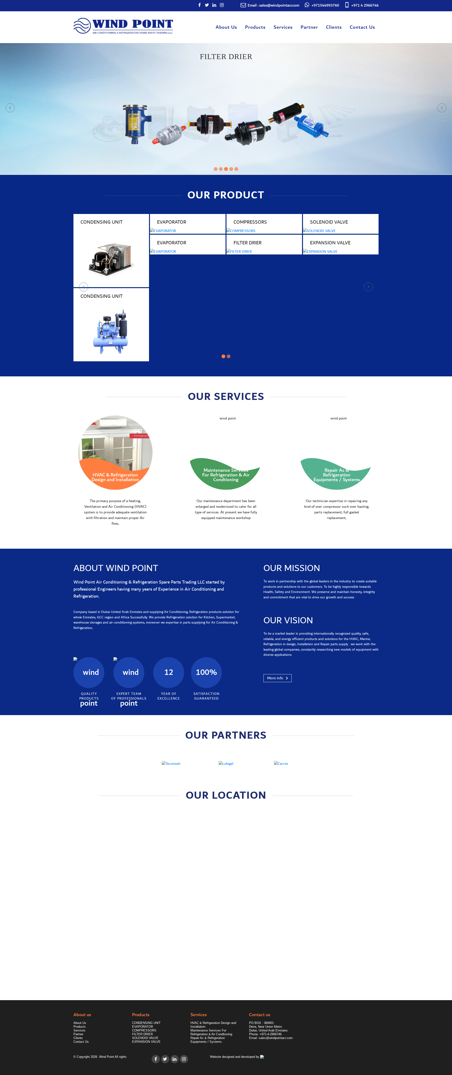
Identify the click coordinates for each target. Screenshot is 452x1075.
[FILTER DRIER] (264, 251)
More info (275, 678)
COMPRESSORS (144, 1030)
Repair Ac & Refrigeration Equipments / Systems (207, 1039)
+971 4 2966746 (365, 5)
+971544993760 (325, 5)
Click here (91, 959)
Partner (309, 27)
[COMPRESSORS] (264, 231)
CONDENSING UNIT (146, 1023)
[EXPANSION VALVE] (341, 251)
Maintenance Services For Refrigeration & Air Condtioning (211, 1032)
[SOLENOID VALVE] (341, 231)
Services (283, 27)
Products (255, 27)
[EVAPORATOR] (188, 231)
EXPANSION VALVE (146, 1041)
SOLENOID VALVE (145, 1038)
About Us (226, 27)
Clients (334, 27)
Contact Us (362, 27)
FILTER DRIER (142, 1034)
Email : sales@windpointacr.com (273, 5)
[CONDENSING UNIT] (111, 257)
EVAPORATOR (142, 1026)
